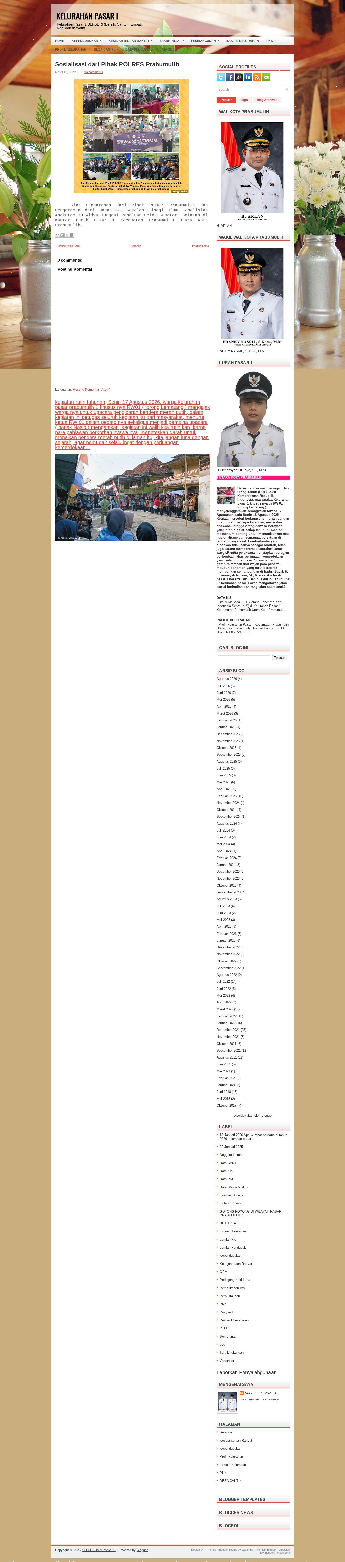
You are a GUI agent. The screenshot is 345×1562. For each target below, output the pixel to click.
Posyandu (227, 1312)
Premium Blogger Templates (273, 1549)
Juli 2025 (223, 768)
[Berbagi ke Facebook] (71, 235)
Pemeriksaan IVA (232, 1288)
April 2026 (224, 706)
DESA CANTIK (231, 1481)
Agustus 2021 (227, 1057)
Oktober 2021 (226, 1044)
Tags (244, 100)
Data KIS (226, 1171)
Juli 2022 (223, 982)
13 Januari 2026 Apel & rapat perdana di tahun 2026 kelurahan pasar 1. (253, 1137)
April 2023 (224, 926)
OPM (223, 1272)
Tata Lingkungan (232, 1352)
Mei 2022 (223, 995)
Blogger (266, 1115)
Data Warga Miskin (234, 1187)
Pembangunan (205, 41)
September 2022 (229, 968)
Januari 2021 (226, 1085)
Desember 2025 (228, 734)
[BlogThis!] (62, 235)
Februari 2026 (227, 720)
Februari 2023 (227, 934)
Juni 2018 (224, 1092)
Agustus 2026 (227, 679)
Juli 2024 (223, 830)
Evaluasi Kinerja (231, 1195)
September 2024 (229, 816)
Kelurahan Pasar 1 (260, 1392)
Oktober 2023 (226, 885)
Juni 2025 (224, 775)
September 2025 (229, 755)
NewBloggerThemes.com (274, 1552)
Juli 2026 (223, 686)
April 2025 (224, 789)
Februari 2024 (227, 858)
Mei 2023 (223, 920)
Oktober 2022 (226, 961)
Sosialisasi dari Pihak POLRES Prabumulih (117, 64)
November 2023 (228, 878)
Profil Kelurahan (70, 49)
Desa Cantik (106, 49)
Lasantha (247, 1549)
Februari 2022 (227, 1016)
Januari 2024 (226, 865)
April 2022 (224, 1002)
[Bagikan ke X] (66, 235)
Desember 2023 (228, 871)
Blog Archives (267, 100)
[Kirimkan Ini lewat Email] (57, 235)
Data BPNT (228, 1163)
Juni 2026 (224, 693)
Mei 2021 (223, 1071)
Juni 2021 (224, 1064)
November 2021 (228, 1037)
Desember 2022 (228, 947)
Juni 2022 (224, 989)
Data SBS (168, 49)
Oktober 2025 (226, 748)
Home (59, 41)
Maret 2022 (225, 1009)
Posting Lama (200, 245)
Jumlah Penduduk (233, 1247)
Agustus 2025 (227, 761)
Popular (226, 100)
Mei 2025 (223, 782)
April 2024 (224, 851)
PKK (271, 41)
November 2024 (228, 803)
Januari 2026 (226, 727)
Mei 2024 (223, 844)
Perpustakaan (230, 1296)
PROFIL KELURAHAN (233, 620)
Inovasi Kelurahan (242, 41)
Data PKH (227, 1179)
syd (222, 1344)
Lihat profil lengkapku (259, 1399)
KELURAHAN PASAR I (87, 16)
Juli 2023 (223, 906)
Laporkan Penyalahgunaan (247, 1372)
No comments (93, 72)
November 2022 (228, 954)
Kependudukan (87, 41)
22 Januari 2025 (231, 1147)
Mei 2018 (223, 1099)
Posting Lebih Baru (68, 245)
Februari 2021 (227, 1078)
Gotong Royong (231, 1203)
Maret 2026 (225, 713)
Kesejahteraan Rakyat (131, 41)
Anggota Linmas (231, 1155)
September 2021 (229, 1050)
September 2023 (229, 892)
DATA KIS (224, 598)
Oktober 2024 (226, 810)
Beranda (136, 245)
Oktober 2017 (226, 1105)
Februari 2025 (227, 796)
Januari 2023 (226, 940)
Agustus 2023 (227, 899)
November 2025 (228, 741)
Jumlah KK (228, 1239)
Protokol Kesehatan (234, 1320)
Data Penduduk (138, 49)
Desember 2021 (228, 1030)
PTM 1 (225, 1328)
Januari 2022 (226, 1023)
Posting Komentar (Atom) (91, 389)
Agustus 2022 (227, 975)
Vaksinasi (227, 1361)
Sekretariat (172, 41)
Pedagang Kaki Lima (235, 1280)
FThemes (210, 1549)
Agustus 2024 (227, 823)
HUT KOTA (228, 1223)
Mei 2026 (223, 699)
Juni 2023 (224, 913)
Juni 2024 (224, 837)
